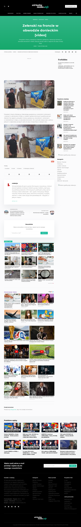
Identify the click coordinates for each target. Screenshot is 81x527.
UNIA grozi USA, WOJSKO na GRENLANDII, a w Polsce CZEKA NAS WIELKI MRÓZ (30, 436)
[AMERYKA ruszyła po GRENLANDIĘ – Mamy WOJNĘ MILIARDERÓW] (49, 427)
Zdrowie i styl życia (51, 13)
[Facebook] (62, 52)
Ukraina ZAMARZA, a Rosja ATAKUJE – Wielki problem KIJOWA (11, 436)
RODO (66, 493)
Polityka (18, 13)
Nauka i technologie (38, 13)
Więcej (70, 13)
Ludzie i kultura (62, 13)
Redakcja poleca (62, 173)
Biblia (50, 497)
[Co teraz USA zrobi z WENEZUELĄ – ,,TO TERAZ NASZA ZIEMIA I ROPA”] (31, 444)
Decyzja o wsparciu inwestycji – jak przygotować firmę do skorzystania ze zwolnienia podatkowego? (70, 127)
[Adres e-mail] (76, 52)
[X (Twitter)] (66, 52)
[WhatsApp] (72, 52)
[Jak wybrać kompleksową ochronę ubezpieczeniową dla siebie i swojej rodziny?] (59, 137)
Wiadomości (10, 13)
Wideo (46, 19)
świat (13, 168)
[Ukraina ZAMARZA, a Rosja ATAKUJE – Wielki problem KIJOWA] (12, 427)
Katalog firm (51, 489)
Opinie (59, 169)
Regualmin (67, 491)
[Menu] (4, 6)
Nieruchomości (52, 484)
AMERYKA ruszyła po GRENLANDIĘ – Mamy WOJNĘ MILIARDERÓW (49, 436)
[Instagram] (12, 506)
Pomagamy (67, 482)
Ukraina (19, 168)
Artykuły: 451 (14, 201)
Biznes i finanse (27, 13)
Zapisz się (44, 233)
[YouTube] (15, 506)
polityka (7, 168)
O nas (66, 480)
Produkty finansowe (54, 495)
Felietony (60, 164)
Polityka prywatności (70, 489)
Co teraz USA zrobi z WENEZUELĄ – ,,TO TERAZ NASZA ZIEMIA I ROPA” (30, 453)
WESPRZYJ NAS (72, 6)
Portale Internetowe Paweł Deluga (44, 524)
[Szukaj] (76, 13)
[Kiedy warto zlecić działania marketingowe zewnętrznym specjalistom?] (59, 116)
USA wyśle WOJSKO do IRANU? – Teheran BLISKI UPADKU (66, 436)
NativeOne (29, 283)
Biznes (50, 482)
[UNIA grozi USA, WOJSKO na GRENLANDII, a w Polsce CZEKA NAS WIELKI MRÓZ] (31, 427)
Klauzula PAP (68, 488)
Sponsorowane (61, 175)
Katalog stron (52, 491)
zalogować (13, 409)
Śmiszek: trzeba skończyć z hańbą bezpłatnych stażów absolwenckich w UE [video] (68, 453)
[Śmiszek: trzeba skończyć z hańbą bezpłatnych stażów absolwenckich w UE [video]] (68, 444)
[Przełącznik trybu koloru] (8, 6)
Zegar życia (51, 499)
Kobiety (50, 480)
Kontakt (66, 486)
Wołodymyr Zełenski (29, 168)
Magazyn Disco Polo (54, 501)
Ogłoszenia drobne (53, 493)
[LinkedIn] (69, 52)
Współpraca (67, 484)
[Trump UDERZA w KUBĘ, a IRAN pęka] (12, 444)
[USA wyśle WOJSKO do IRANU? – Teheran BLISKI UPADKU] (68, 427)
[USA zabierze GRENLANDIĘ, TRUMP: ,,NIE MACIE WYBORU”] (49, 444)
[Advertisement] (29, 68)
